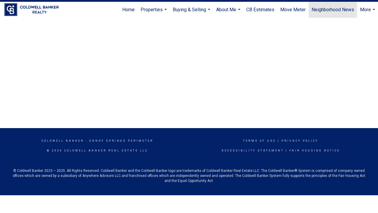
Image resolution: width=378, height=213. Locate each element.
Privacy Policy (299, 140)
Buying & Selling (192, 12)
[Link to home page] (34, 10)
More (368, 12)
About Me (229, 12)
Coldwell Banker (63, 140)
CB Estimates (260, 9)
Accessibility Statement (252, 150)
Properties (154, 12)
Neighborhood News (333, 9)
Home (128, 9)
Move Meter (293, 9)
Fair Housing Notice (314, 150)
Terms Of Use (259, 140)
